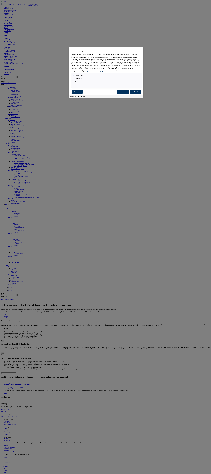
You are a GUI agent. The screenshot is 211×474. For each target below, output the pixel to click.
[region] (106, 72)
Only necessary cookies (123, 91)
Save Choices (77, 91)
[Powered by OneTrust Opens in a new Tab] (78, 97)
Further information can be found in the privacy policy (98, 71)
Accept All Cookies (135, 91)
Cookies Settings (78, 85)
